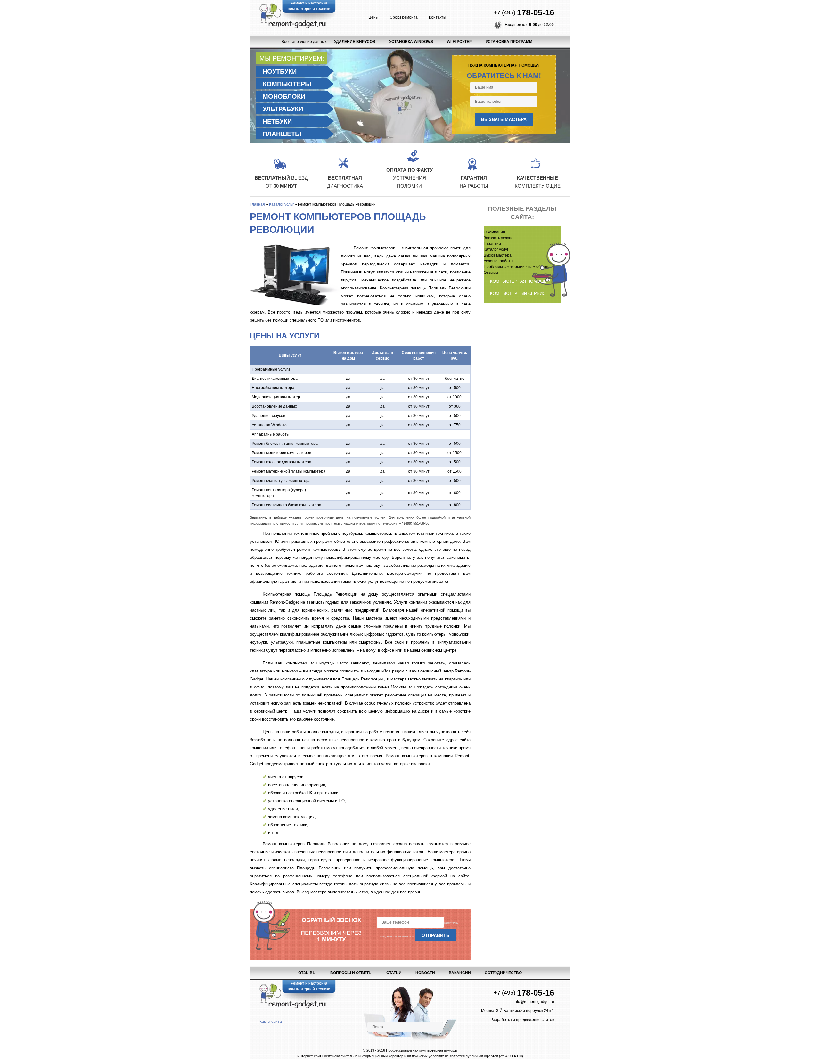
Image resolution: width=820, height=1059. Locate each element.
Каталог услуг (281, 204)
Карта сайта (270, 1021)
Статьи (394, 973)
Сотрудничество (503, 973)
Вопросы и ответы (351, 973)
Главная (257, 204)
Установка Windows (411, 41)
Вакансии (460, 973)
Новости (425, 973)
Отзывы (307, 973)
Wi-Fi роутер (459, 41)
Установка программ (509, 41)
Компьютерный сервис (517, 293)
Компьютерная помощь (518, 281)
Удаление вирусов (354, 41)
